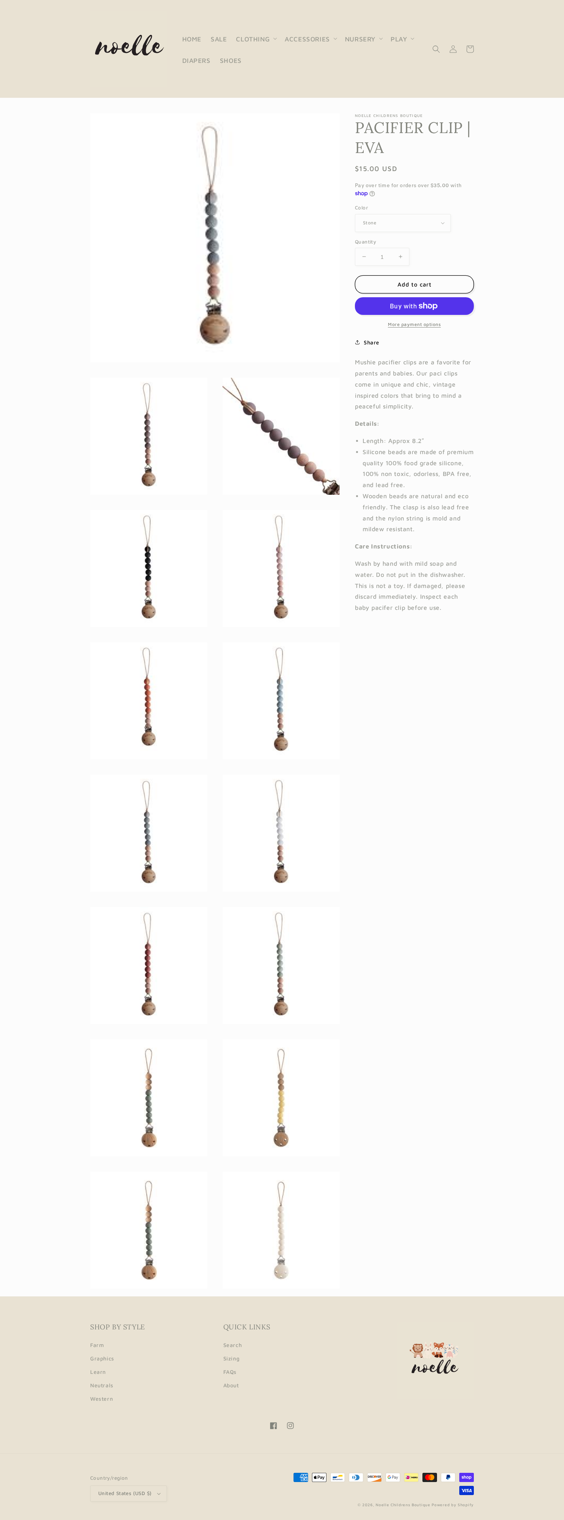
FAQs (230, 1371)
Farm (97, 1345)
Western (101, 1398)
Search (232, 1345)
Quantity (365, 241)
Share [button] (371, 342)
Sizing (231, 1358)
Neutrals (102, 1385)
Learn (98, 1371)
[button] (255, 38)
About (231, 1385)
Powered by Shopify (453, 1504)
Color (361, 207)
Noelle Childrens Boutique (403, 1504)
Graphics (102, 1358)
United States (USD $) (125, 1493)
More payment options (414, 324)
